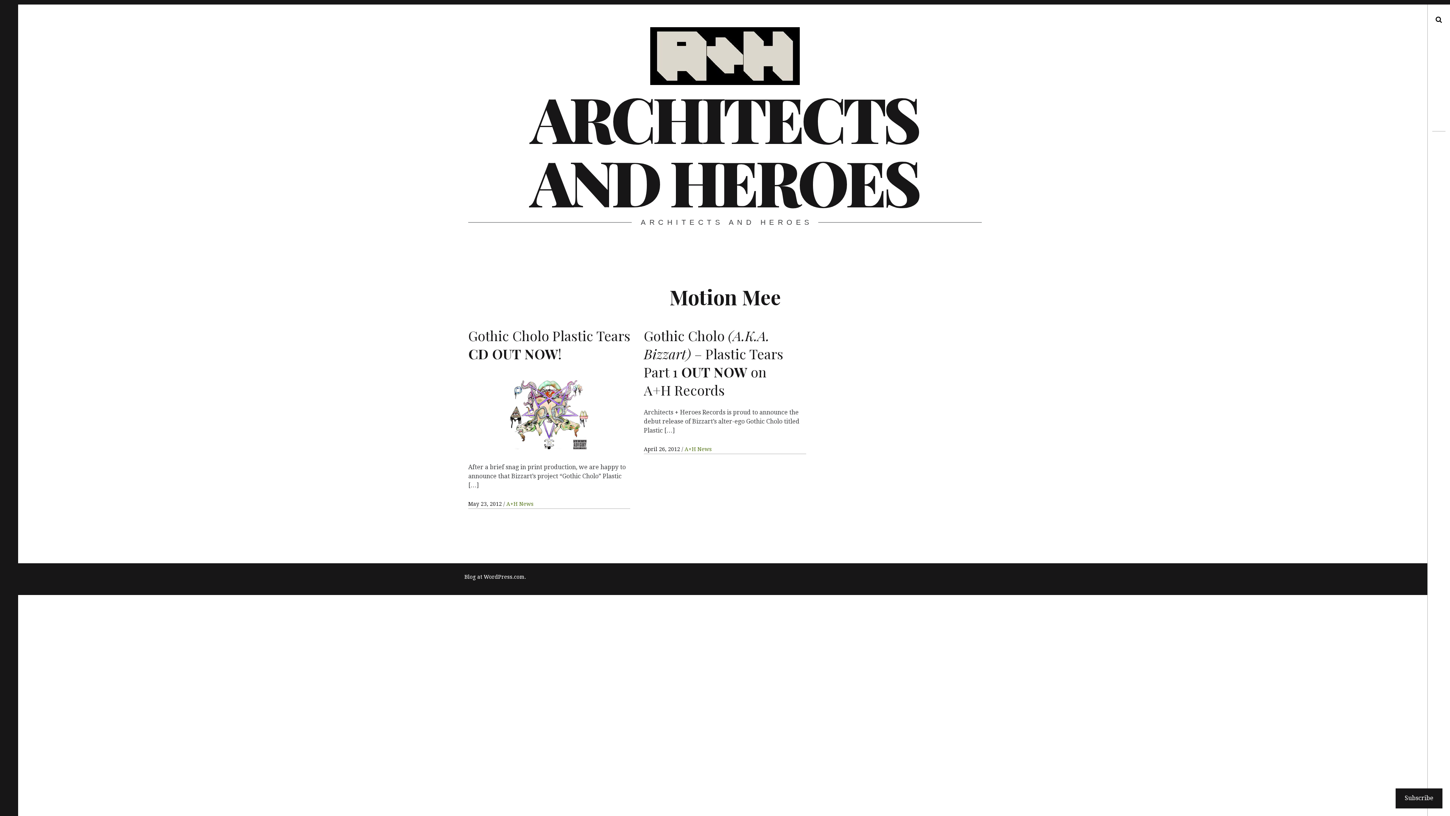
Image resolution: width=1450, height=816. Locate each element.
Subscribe (1419, 798)
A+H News (520, 504)
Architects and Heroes (724, 149)
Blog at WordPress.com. (495, 577)
